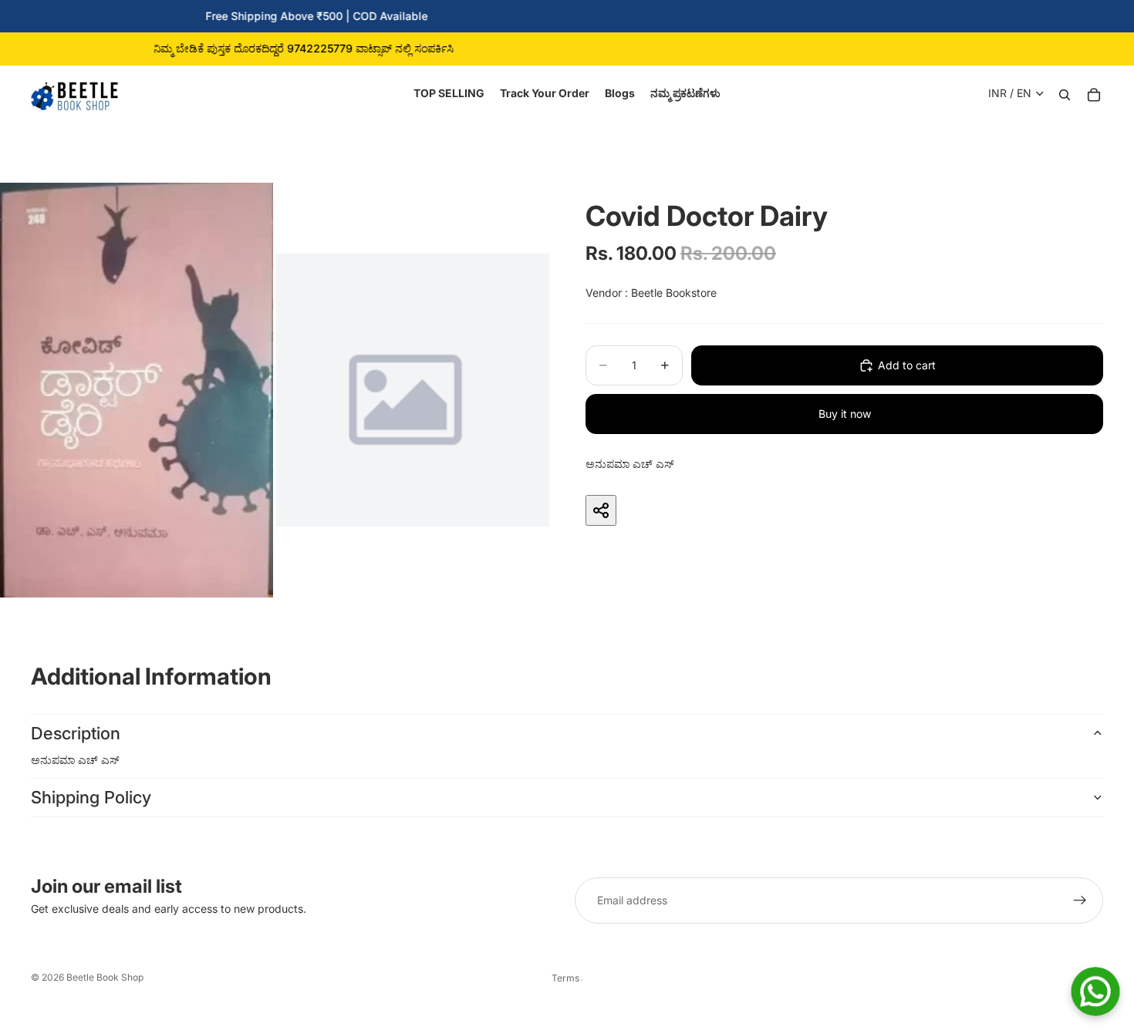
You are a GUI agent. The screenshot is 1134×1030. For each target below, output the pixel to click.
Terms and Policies (567, 978)
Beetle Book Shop (104, 977)
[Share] (601, 510)
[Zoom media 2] (412, 390)
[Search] (1064, 93)
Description (75, 733)
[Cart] (1093, 93)
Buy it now (844, 413)
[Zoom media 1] (136, 390)
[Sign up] (1080, 900)
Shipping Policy (91, 797)
